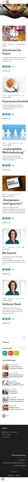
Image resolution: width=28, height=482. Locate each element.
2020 (4, 298)
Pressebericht (12, 194)
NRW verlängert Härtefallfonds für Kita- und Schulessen (17, 384)
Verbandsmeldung (14, 95)
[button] (3, 479)
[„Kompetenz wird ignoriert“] (14, 183)
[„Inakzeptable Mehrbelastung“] (14, 132)
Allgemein (11, 44)
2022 (4, 44)
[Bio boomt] (14, 236)
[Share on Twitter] (6, 66)
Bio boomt (9, 253)
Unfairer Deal (11, 304)
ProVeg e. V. (22, 460)
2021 (4, 194)
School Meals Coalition (20, 465)
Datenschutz (10, 475)
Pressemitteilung (13, 143)
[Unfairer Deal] (14, 287)
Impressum (17, 475)
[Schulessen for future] (14, 33)
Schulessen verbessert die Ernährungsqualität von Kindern (17, 401)
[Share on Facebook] (3, 66)
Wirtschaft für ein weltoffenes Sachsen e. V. (14, 463)
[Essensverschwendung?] (14, 84)
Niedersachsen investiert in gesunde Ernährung (16, 409)
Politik (18, 247)
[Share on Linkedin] (9, 66)
